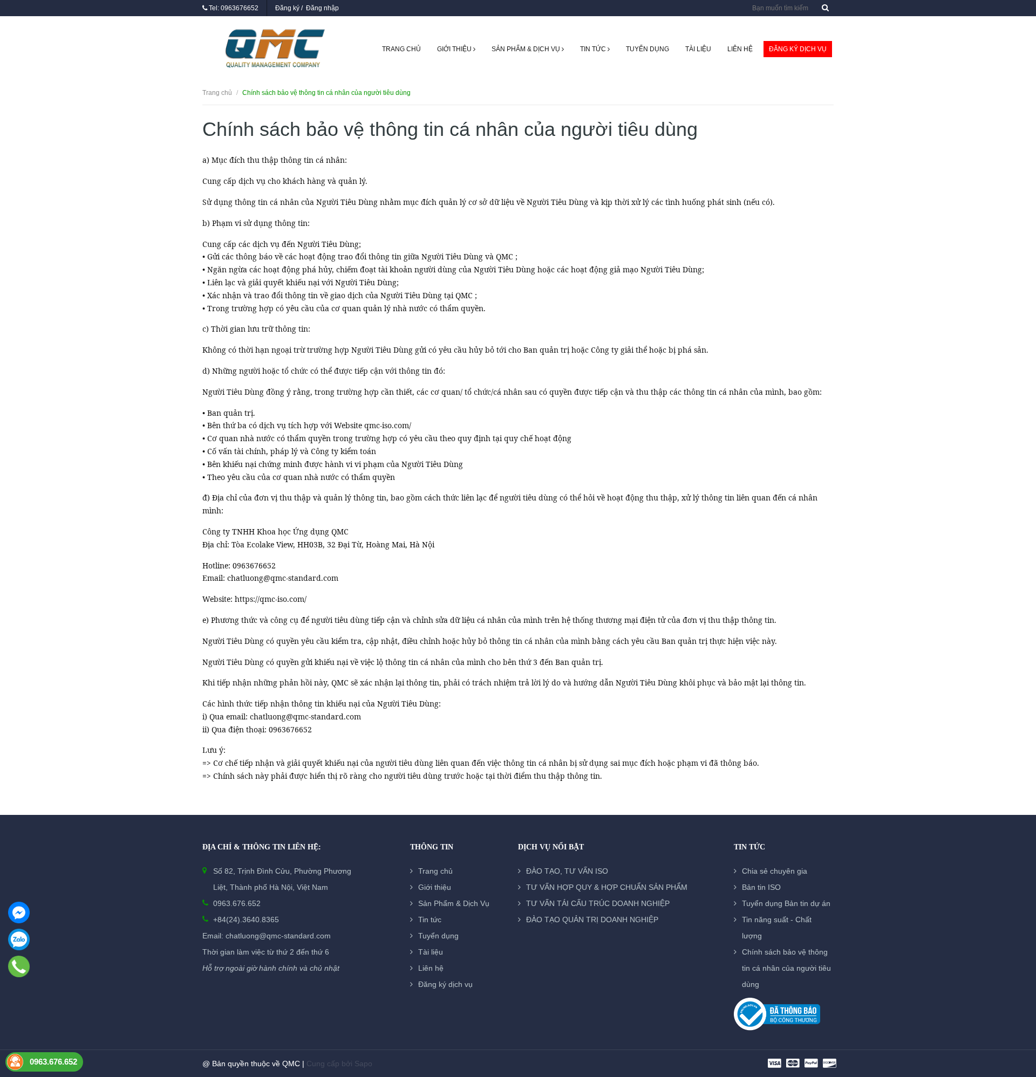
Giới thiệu (455, 49)
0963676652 (239, 8)
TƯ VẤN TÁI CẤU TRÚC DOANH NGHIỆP (598, 903)
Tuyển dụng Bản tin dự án (786, 903)
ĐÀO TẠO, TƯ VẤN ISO (567, 871)
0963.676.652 (237, 903)
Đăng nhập (322, 8)
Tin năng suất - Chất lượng (777, 927)
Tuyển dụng (647, 49)
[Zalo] (19, 939)
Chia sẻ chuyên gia (774, 871)
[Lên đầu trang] (1014, 1009)
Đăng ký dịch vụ (798, 49)
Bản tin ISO (761, 887)
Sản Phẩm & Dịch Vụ (527, 49)
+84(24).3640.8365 (246, 919)
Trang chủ (401, 49)
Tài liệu (698, 49)
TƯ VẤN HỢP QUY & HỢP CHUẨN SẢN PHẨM (606, 887)
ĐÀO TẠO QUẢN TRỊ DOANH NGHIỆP (592, 919)
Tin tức (594, 49)
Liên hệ (740, 49)
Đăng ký (287, 8)
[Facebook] (19, 912)
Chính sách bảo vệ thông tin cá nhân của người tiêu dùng (786, 968)
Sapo (363, 1063)
